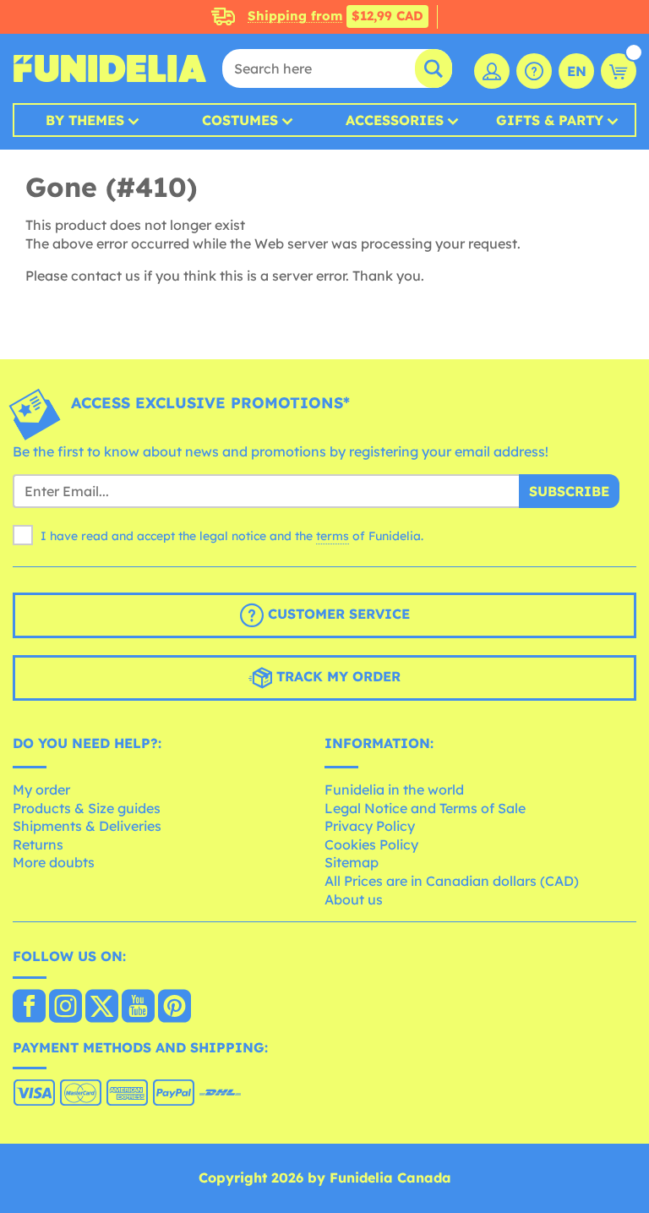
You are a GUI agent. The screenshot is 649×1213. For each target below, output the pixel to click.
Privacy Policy (369, 825)
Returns (38, 844)
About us (353, 899)
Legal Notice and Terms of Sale (425, 808)
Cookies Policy (371, 844)
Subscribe (569, 491)
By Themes (85, 120)
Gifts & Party (549, 120)
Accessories (395, 120)
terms (332, 536)
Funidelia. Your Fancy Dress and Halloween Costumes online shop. (110, 68)
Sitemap (351, 862)
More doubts (54, 862)
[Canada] (29, 1007)
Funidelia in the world (394, 789)
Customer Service (337, 614)
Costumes (240, 120)
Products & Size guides (87, 808)
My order (41, 789)
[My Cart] (618, 71)
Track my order (336, 677)
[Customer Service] (534, 71)
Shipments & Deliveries (87, 825)
